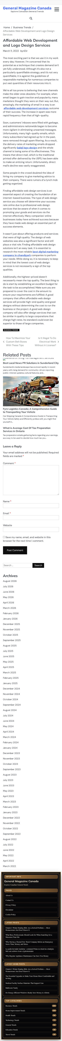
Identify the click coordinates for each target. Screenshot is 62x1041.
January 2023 (10, 812)
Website (7, 525)
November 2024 (11, 694)
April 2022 (8, 860)
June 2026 (8, 591)
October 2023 (10, 763)
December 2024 (11, 688)
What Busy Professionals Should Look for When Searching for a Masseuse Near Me (29, 936)
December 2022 (11, 817)
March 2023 (9, 801)
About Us (9, 895)
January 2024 (10, 747)
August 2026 (10, 581)
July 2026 (8, 586)
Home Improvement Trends (15, 1010)
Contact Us (10, 900)
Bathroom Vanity (12, 988)
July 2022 (8, 844)
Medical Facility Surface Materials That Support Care (24, 983)
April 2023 (8, 796)
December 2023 (11, 753)
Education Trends (12, 1030)
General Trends (11, 1025)
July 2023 (8, 780)
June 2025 (8, 656)
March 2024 (9, 737)
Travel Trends (10, 1034)
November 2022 (11, 823)
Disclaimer (9, 909)
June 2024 (8, 720)
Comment (9, 463)
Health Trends (10, 1015)
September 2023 (12, 769)
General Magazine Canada (27, 8)
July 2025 (8, 651)
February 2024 (11, 742)
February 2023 (11, 807)
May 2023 (8, 790)
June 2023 (8, 785)
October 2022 (10, 828)
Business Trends (11, 330)
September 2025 (12, 640)
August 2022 (10, 839)
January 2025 (10, 683)
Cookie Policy (11, 914)
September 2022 (12, 833)
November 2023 (11, 758)
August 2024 (10, 710)
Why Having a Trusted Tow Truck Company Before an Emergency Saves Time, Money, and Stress (29, 943)
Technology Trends (12, 1020)
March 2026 (9, 607)
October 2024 (10, 699)
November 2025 (11, 629)
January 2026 (10, 618)
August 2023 (10, 774)
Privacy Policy (11, 905)
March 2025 (9, 672)
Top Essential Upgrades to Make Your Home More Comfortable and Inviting (30, 977)
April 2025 (8, 667)
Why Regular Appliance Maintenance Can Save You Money (27, 956)
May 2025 (8, 661)
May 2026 (8, 597)
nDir (25, 50)
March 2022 (9, 866)
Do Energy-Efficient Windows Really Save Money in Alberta (27, 992)
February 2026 (11, 613)
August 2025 (10, 645)
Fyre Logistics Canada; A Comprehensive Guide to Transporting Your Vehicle (30, 410)
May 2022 (8, 855)
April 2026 (8, 602)
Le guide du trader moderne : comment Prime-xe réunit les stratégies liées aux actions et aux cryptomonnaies (30, 950)
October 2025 (10, 634)
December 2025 (11, 624)
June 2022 (8, 850)
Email (7, 513)
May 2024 (8, 726)
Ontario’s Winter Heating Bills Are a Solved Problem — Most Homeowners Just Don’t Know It (28, 929)
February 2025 (11, 677)
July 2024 (8, 715)
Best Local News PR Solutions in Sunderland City (31, 362)
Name (7, 501)
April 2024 (8, 731)
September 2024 (12, 704)
